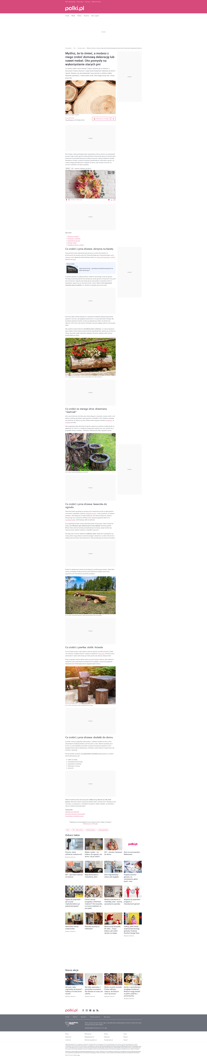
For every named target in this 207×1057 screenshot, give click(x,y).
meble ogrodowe (103, 830)
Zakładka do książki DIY (72, 812)
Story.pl (125, 1040)
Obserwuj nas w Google (102, 119)
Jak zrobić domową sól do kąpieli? (75, 814)
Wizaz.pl (125, 1037)
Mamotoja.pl (88, 1034)
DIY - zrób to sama (78, 830)
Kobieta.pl (107, 1037)
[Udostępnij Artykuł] (113, 119)
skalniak (109, 420)
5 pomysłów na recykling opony (74, 816)
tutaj (79, 1055)
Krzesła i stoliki (72, 243)
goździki (67, 422)
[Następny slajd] (141, 979)
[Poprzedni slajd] (65, 979)
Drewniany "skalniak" (74, 238)
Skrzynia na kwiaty (73, 236)
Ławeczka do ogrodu (74, 241)
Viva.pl (125, 1034)
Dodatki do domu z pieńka (76, 245)
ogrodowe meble (70, 520)
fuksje (74, 259)
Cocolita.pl (68, 1040)
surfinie (112, 257)
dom (68, 830)
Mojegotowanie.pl (89, 1037)
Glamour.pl (68, 1037)
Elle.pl (67, 1034)
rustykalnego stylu (91, 513)
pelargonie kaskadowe (103, 257)
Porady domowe (90, 830)
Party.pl (106, 1034)
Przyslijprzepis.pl (108, 1040)
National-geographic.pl (91, 1040)
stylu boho (102, 653)
